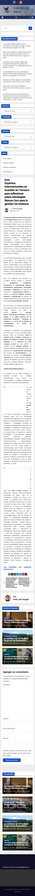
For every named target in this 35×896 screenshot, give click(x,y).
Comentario (7, 685)
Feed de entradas (8, 163)
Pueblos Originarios (9, 800)
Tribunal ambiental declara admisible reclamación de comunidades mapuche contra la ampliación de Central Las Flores (11, 582)
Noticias (7, 179)
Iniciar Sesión (7, 158)
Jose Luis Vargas (17, 208)
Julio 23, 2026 (10, 847)
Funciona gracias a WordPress (13, 889)
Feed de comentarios (9, 167)
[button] (29, 17)
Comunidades (7, 636)
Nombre (6, 719)
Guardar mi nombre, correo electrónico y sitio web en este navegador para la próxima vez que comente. (17, 753)
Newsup (27, 889)
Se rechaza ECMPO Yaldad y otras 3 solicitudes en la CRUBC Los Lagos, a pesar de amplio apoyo (17, 45)
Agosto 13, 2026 (11, 829)
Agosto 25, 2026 (11, 807)
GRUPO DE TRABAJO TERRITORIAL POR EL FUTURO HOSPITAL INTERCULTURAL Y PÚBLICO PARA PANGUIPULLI (17, 54)
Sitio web (5, 738)
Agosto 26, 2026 (11, 791)
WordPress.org (7, 172)
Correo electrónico (9, 728)
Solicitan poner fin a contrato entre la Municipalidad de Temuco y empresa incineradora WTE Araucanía (23, 582)
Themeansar (17, 891)
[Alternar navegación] (16, 17)
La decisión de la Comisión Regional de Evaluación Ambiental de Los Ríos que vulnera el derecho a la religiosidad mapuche (17, 63)
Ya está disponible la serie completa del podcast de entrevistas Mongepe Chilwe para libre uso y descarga (17, 73)
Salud (17, 800)
